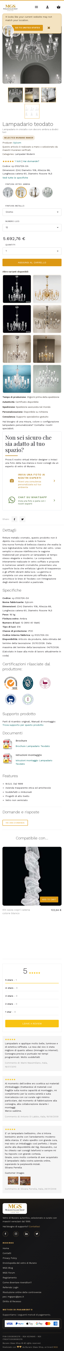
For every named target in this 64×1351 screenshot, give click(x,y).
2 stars (11, 1004)
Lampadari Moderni (25, 154)
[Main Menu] (36, 6)
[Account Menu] (47, 6)
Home (6, 1248)
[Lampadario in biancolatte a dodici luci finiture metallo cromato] (16, 379)
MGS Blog (8, 1268)
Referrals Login (10, 1287)
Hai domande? (31, 161)
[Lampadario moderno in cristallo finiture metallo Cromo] (16, 319)
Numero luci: (12, 221)
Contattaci (34, 1226)
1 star (10, 1012)
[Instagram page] (16, 1234)
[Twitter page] (37, 1234)
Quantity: (10, 245)
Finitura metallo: (15, 206)
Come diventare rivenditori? (17, 1282)
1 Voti (18, 161)
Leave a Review (32, 1023)
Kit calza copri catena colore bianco (16, 911)
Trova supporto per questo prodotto (22, 725)
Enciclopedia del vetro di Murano (20, 1263)
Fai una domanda (15, 823)
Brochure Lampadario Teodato (33, 746)
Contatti (7, 1253)
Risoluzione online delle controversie (22, 1292)
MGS (55, 1347)
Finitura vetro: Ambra (17, 184)
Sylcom (17, 142)
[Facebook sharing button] (14, 519)
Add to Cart (49, 899)
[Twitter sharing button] (22, 519)
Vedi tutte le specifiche (15, 177)
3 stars (11, 996)
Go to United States (27, 28)
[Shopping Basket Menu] (58, 6)
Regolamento (10, 1277)
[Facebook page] (5, 1234)
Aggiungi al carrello (32, 262)
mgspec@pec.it (16, 1296)
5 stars (11, 980)
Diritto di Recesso (12, 1301)
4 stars (11, 988)
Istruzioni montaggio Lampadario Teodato (34, 762)
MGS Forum (9, 1273)
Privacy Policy (10, 1258)
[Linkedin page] (26, 1234)
